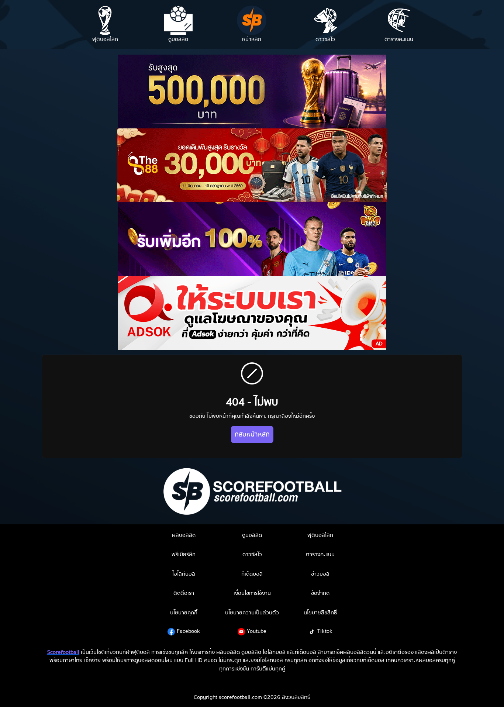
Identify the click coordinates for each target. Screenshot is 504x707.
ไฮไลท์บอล (183, 573)
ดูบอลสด (252, 535)
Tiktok (324, 631)
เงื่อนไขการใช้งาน (252, 593)
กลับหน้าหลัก (252, 434)
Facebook (188, 631)
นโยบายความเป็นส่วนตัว (252, 612)
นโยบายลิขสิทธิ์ (320, 612)
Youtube (256, 631)
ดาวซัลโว (252, 554)
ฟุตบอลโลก (320, 535)
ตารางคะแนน (320, 554)
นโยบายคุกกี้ (183, 612)
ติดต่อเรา (183, 593)
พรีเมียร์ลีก (184, 554)
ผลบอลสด (184, 535)
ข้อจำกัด (320, 593)
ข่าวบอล (320, 573)
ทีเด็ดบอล (252, 573)
